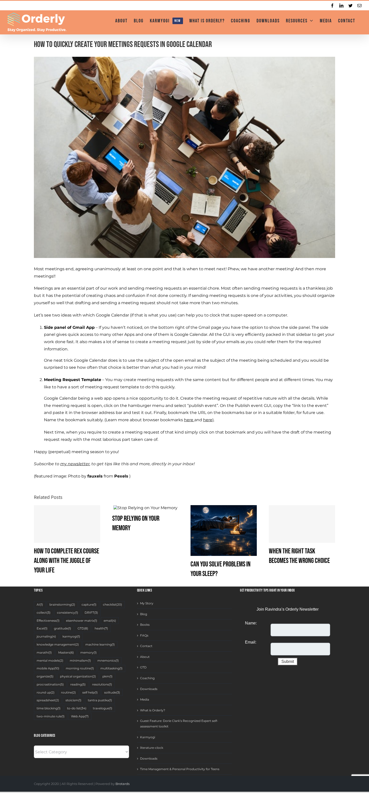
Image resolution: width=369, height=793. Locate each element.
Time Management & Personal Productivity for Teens (179, 769)
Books (145, 624)
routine (68, 692)
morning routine (80, 668)
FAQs (144, 635)
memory (88, 652)
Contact (146, 646)
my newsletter (75, 463)
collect (43, 612)
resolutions (102, 684)
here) (208, 419)
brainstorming (62, 604)
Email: (250, 642)
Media (144, 699)
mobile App (48, 668)
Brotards (122, 784)
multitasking (111, 668)
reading (78, 684)
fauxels (95, 476)
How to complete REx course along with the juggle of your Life (66, 560)
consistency (67, 612)
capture (89, 604)
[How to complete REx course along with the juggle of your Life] (67, 524)
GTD (83, 628)
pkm (107, 676)
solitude (112, 692)
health (101, 628)
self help (90, 692)
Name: (251, 623)
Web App (80, 716)
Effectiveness (48, 620)
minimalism (80, 660)
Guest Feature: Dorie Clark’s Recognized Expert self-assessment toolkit (179, 723)
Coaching (147, 678)
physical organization (78, 676)
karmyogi (71, 636)
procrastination (50, 684)
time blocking (48, 708)
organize (45, 676)
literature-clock (151, 748)
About (145, 657)
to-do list (76, 708)
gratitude (62, 628)
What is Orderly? (152, 710)
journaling (46, 636)
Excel (42, 628)
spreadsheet (48, 700)
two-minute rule (51, 716)
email (110, 620)
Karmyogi (147, 737)
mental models (50, 660)
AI (40, 604)
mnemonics (108, 660)
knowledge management (58, 644)
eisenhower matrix (81, 620)
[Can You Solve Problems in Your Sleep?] (224, 530)
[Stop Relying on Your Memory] (145, 507)
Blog (143, 614)
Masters (66, 652)
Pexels (121, 476)
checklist (112, 604)
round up (45, 692)
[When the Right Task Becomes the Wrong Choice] (302, 524)
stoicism (73, 700)
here (188, 419)
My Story (146, 603)
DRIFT (91, 612)
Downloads (148, 689)
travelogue (102, 708)
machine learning (100, 644)
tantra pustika (100, 700)
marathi (44, 652)
